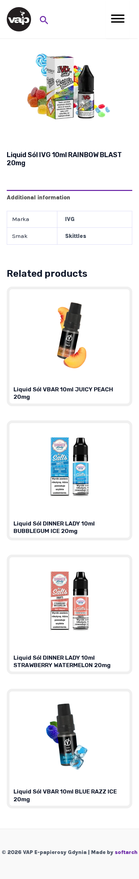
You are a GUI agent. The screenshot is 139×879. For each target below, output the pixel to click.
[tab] (69, 197)
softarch (126, 852)
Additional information (38, 197)
